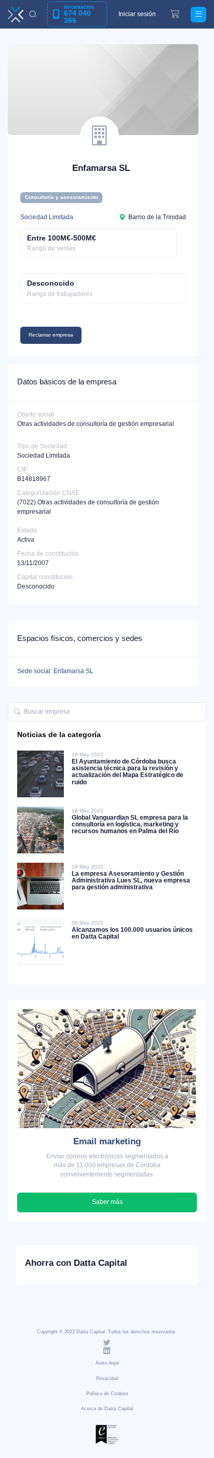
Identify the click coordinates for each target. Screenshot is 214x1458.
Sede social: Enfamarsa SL (55, 671)
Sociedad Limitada (46, 217)
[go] (17, 712)
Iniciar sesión (137, 14)
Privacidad (107, 1378)
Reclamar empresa (51, 335)
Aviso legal (107, 1363)
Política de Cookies (107, 1393)
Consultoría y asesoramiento (61, 197)
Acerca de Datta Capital (107, 1408)
